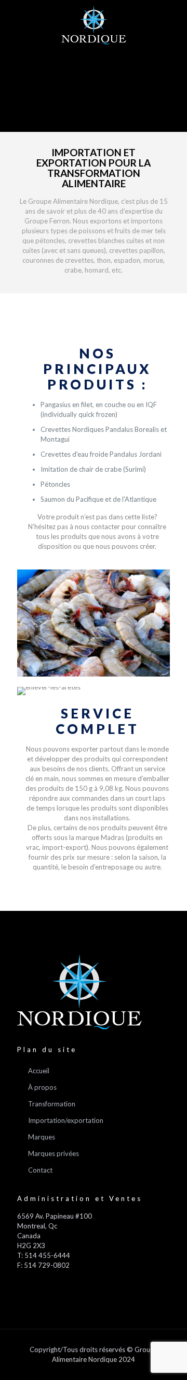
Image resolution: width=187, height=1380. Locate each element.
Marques (41, 1137)
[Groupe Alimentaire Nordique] (93, 24)
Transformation (51, 1104)
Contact (40, 1170)
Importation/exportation (65, 1120)
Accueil (38, 1071)
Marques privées (53, 1153)
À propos (42, 1087)
